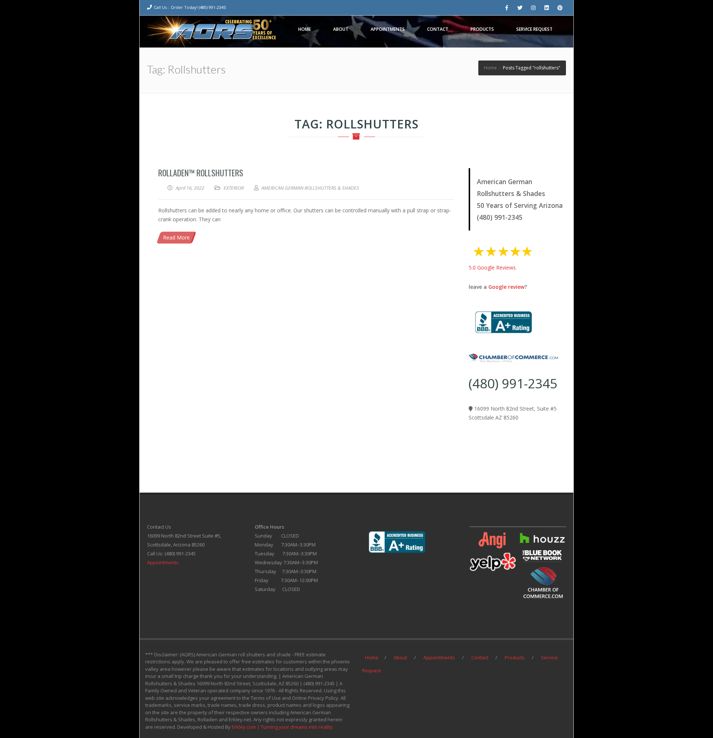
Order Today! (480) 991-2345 (198, 7)
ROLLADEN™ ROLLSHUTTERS (200, 173)
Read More (176, 237)
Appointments (163, 562)
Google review (506, 286)
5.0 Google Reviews (492, 267)
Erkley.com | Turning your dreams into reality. (283, 727)
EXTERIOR (234, 187)
